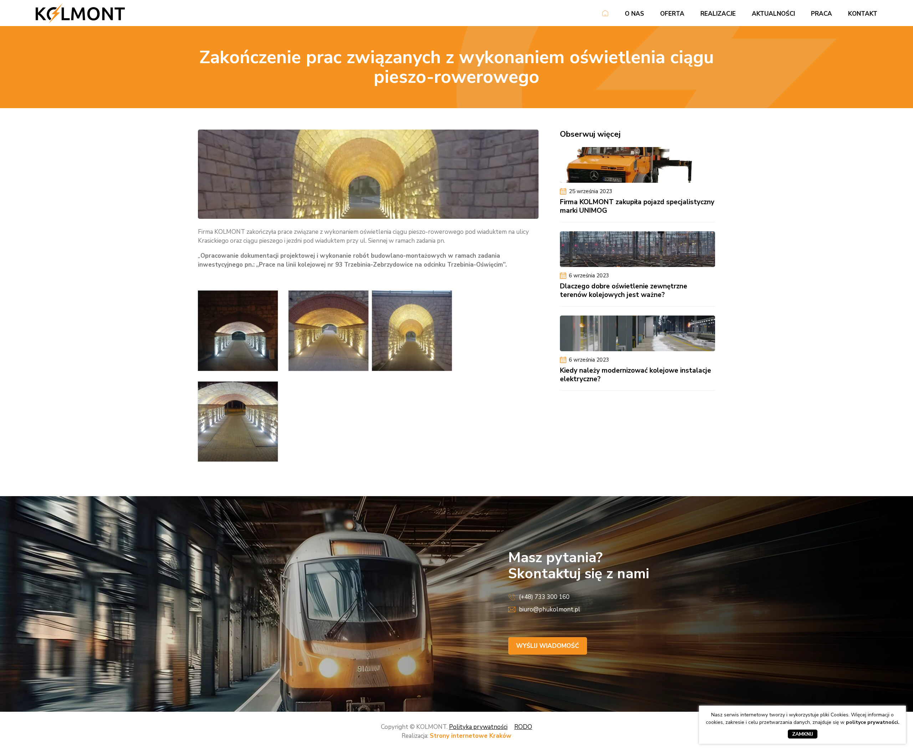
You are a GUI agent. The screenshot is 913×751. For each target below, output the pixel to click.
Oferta (672, 14)
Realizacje (718, 14)
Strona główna (605, 14)
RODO (523, 727)
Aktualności (773, 14)
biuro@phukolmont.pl (549, 609)
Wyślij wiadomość (547, 646)
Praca (821, 14)
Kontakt (862, 14)
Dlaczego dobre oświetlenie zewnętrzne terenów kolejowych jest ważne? (623, 290)
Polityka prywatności (478, 727)
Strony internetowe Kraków (470, 736)
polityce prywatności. (872, 722)
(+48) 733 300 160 (544, 597)
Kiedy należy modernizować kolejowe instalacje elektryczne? (635, 375)
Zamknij (802, 734)
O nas (634, 14)
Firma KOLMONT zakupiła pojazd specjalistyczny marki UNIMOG (637, 206)
